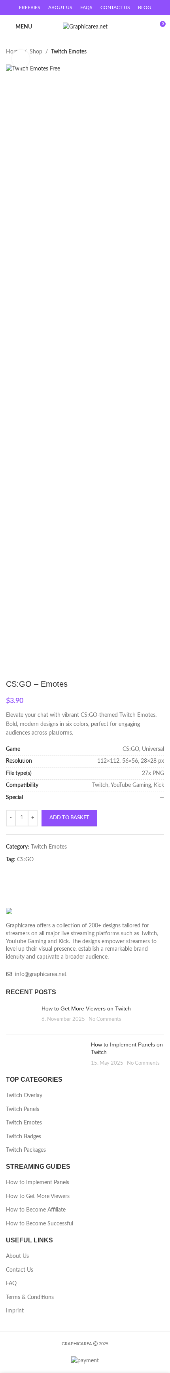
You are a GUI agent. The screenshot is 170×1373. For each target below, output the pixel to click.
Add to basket (69, 817)
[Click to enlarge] (21, 59)
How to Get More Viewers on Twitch (86, 1008)
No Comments (105, 1019)
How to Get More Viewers (38, 1196)
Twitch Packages (26, 1150)
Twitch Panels (22, 1109)
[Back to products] (150, 52)
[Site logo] (85, 27)
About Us (17, 1256)
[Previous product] (140, 52)
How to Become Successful (39, 1224)
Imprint (15, 1311)
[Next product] (159, 52)
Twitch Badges (23, 1136)
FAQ (11, 1283)
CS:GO (25, 859)
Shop (36, 52)
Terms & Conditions (30, 1297)
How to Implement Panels (37, 1182)
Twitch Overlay (24, 1095)
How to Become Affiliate (36, 1210)
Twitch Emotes (69, 52)
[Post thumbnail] (21, 1017)
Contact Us (19, 1270)
